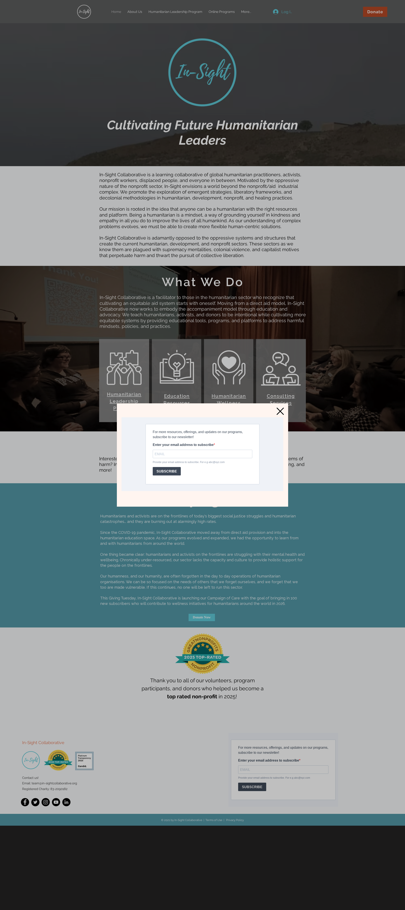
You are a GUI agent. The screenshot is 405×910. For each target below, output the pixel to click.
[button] (280, 411)
